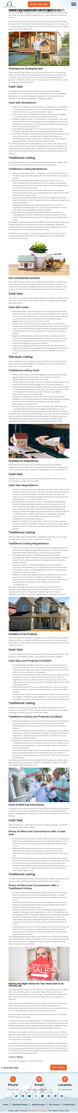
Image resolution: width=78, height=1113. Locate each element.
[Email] (39, 1079)
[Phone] (13, 1079)
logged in (23, 1061)
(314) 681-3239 (13, 1090)
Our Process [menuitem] (54, 1105)
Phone (13, 1085)
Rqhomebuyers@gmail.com (39, 1090)
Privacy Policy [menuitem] (69, 1105)
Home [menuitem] (5, 1105)
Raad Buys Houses (22, 1017)
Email (39, 1085)
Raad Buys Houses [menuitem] (20, 1105)
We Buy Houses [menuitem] (38, 1105)
